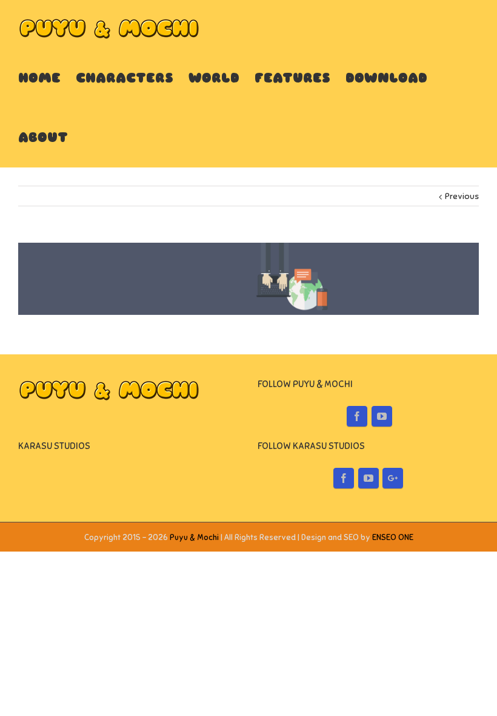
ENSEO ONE (392, 537)
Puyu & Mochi (194, 537)
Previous (462, 196)
